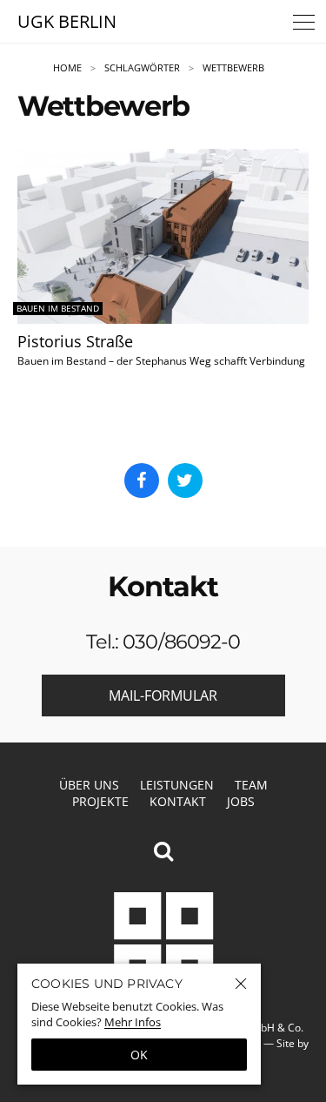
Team (251, 785)
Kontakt (178, 802)
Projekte (100, 802)
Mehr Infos (132, 1022)
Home (67, 68)
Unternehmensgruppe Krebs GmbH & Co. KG (163, 942)
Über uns (89, 785)
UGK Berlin (66, 21)
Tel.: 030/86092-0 (163, 641)
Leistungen (177, 785)
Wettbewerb (233, 68)
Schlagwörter (142, 68)
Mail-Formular (163, 695)
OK (139, 1054)
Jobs (241, 802)
